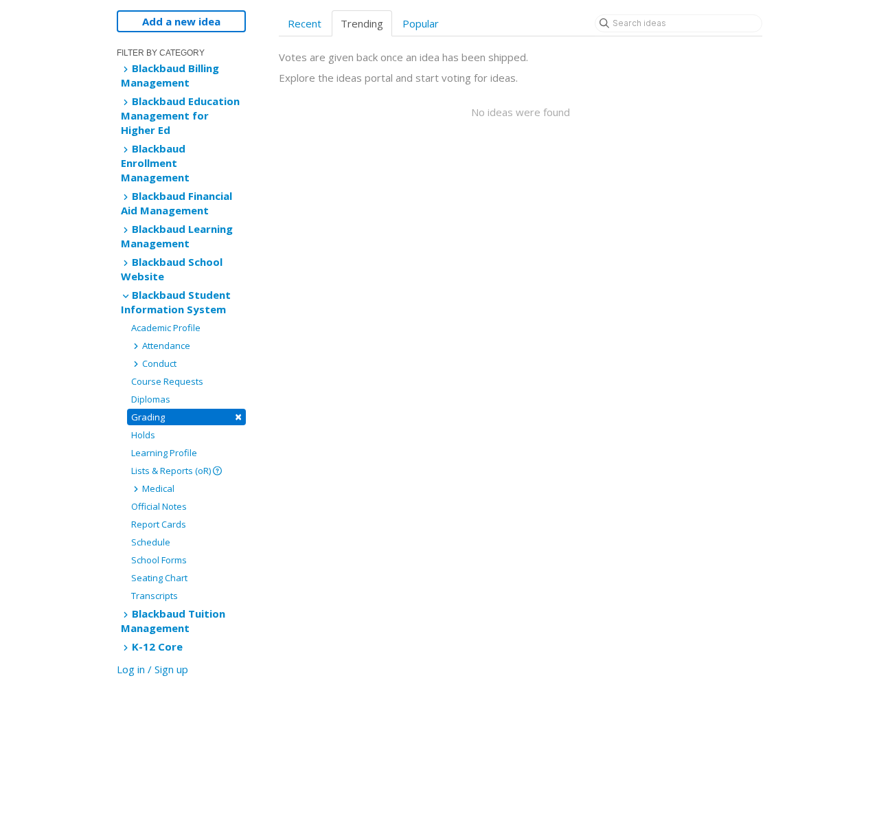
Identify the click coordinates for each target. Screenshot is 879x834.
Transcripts (154, 595)
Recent (304, 23)
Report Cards (158, 524)
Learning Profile (164, 453)
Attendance (165, 345)
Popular (420, 23)
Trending (362, 23)
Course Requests (167, 381)
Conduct (158, 363)
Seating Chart (159, 578)
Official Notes (159, 506)
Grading (186, 417)
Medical (157, 488)
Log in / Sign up (152, 669)
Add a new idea (181, 21)
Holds (143, 435)
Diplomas (150, 399)
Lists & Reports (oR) (172, 470)
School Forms (159, 560)
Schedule (150, 542)
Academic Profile (166, 328)
